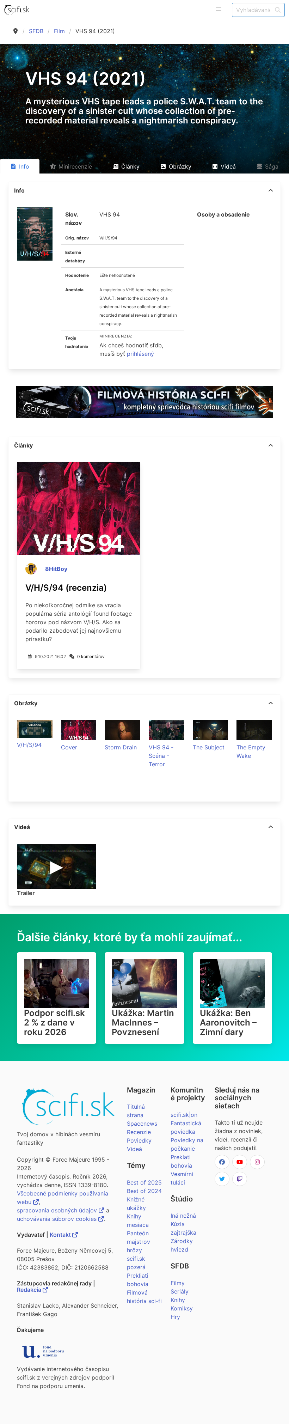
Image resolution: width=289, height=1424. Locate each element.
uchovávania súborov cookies (57, 1218)
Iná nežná (183, 1215)
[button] (218, 9)
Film (59, 31)
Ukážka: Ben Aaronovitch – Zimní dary (228, 1022)
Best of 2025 (144, 1182)
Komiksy (182, 1308)
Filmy (178, 1282)
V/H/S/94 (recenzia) (66, 588)
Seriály (180, 1291)
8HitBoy (56, 568)
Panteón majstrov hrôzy (138, 1242)
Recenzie (139, 1132)
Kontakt (61, 1234)
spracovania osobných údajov (58, 1210)
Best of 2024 (144, 1190)
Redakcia (30, 1289)
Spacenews (142, 1123)
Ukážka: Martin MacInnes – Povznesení (143, 1022)
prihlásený (140, 353)
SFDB (36, 31)
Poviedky (139, 1140)
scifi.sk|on (184, 1114)
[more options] (271, 190)
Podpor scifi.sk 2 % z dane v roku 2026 (54, 1022)
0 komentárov (91, 656)
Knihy (178, 1299)
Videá (134, 1148)
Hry (175, 1316)
